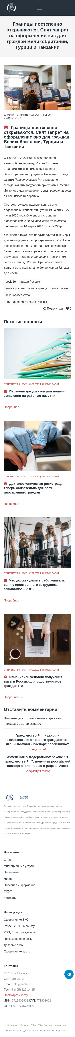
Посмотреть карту (16, 995)
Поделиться (55, 308)
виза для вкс (60, 288)
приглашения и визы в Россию (26, 301)
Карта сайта (62, 1030)
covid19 (11, 281)
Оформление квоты (17, 951)
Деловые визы (13, 945)
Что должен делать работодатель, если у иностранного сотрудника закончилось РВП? (34, 585)
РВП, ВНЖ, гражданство (20, 932)
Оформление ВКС (16, 919)
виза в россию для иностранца (26, 288)
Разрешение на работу (19, 926)
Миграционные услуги (19, 866)
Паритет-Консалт (30, 115)
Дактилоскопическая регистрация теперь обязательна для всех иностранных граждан (34, 488)
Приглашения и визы (18, 938)
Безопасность (47, 1030)
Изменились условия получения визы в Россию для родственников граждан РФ (33, 681)
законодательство (18, 295)
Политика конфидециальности (22, 1030)
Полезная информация (19, 885)
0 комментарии (12, 118)
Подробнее (11, 407)
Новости (48, 115)
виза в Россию (30, 281)
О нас (7, 859)
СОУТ (8, 891)
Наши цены (11, 872)
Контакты (10, 897)
